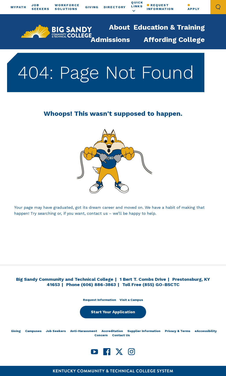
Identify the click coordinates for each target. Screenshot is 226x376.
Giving (91, 7)
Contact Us (121, 335)
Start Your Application (113, 312)
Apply (194, 9)
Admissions (110, 39)
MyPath (18, 7)
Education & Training (169, 27)
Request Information (160, 7)
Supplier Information (143, 331)
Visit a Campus (131, 300)
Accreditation (112, 331)
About (119, 27)
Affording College (174, 39)
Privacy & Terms (177, 331)
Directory (115, 7)
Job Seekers (56, 331)
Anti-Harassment (83, 331)
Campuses (33, 331)
